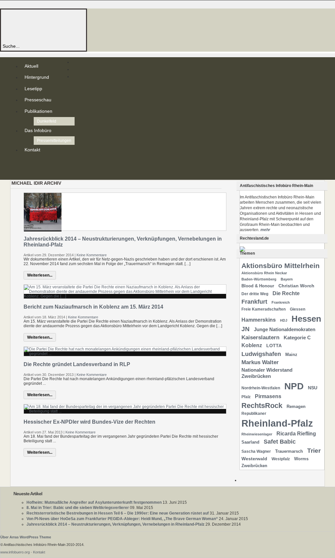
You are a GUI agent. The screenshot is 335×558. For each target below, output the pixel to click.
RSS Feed (25, 162)
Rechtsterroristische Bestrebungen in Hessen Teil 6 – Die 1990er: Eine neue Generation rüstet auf (117, 513)
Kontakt (32, 149)
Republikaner (253, 413)
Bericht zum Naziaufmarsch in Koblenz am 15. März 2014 (93, 307)
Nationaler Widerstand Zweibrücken (266, 373)
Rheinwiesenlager (256, 434)
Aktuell (31, 66)
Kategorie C (297, 337)
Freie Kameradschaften (263, 309)
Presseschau (38, 99)
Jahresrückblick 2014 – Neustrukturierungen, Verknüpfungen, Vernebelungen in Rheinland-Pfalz (115, 524)
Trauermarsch (289, 451)
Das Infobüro (38, 130)
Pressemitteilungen (54, 140)
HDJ (283, 320)
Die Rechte (286, 293)
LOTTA (274, 345)
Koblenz (251, 345)
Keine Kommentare (92, 255)
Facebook (25, 173)
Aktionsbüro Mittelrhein (280, 265)
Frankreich (281, 302)
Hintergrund (37, 77)
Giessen (297, 309)
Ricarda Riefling (296, 433)
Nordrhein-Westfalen (260, 388)
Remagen (296, 406)
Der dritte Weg (254, 294)
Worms (301, 458)
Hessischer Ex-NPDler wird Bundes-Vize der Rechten (89, 422)
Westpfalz (281, 459)
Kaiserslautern (260, 337)
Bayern (287, 279)
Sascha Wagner (256, 451)
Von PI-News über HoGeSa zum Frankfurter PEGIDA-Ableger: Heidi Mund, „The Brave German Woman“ (122, 518)
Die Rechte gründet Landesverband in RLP (77, 364)
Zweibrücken (254, 465)
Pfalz (246, 397)
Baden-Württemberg (258, 279)
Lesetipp (33, 88)
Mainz (291, 354)
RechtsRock (261, 405)
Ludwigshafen (261, 353)
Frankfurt (254, 301)
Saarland (250, 442)
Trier (314, 450)
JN (245, 329)
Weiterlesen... (39, 275)
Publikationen (38, 111)
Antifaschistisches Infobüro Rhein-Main (91, 25)
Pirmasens (268, 396)
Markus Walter (260, 362)
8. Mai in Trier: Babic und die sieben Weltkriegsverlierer (77, 507)
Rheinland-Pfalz (277, 423)
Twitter (25, 168)
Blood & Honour (257, 285)
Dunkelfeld (46, 121)
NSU (312, 387)
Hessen (306, 319)
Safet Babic (280, 441)
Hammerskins (258, 320)
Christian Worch (296, 285)
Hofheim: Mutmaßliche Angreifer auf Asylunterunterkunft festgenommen (94, 502)
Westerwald (254, 458)
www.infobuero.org (15, 552)
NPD (294, 386)
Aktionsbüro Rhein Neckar (264, 273)
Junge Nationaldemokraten (284, 329)
